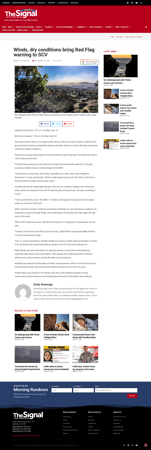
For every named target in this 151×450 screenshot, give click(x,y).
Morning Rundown (19, 3)
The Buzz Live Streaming (25, 27)
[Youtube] (136, 2)
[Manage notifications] (146, 445)
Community (81, 27)
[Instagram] (141, 2)
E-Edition (31, 3)
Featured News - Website (133, 37)
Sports (38, 27)
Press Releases (37, 30)
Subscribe (6, 3)
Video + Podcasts (121, 27)
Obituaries (74, 3)
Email (97, 386)
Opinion (108, 27)
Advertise (51, 3)
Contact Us (41, 3)
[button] (146, 27)
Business (48, 27)
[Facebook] (127, 2)
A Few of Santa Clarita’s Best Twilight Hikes (126, 93)
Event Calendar (95, 27)
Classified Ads (63, 3)
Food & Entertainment (64, 27)
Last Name (77, 386)
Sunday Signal (22, 30)
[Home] (108, 37)
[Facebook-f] (124, 445)
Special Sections (8, 30)
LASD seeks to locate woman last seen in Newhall (128, 143)
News (10, 27)
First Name (55, 386)
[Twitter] (132, 2)
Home (4, 27)
